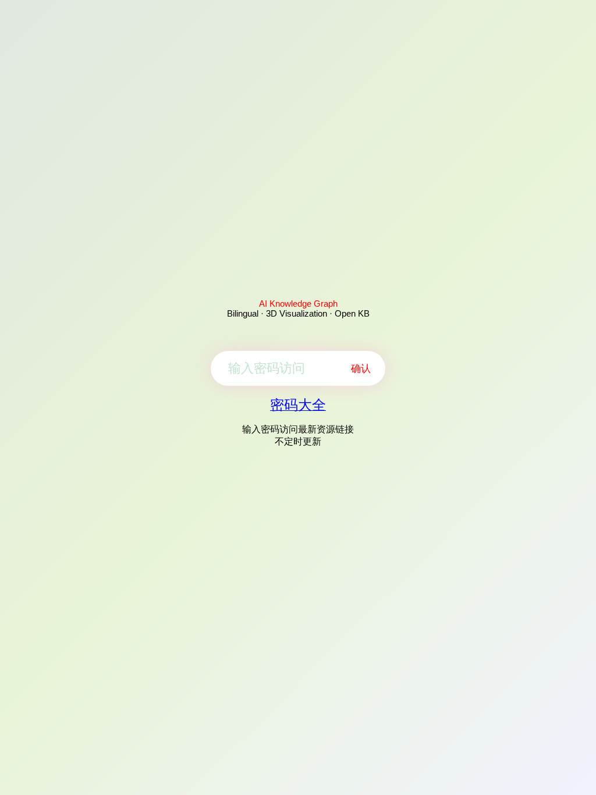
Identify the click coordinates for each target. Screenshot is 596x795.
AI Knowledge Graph (298, 303)
